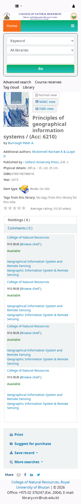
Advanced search (17, 82)
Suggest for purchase (32, 443)
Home (12, 26)
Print (18, 434)
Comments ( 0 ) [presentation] (20, 228)
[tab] (40, 220)
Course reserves (48, 82)
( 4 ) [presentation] (19, 220)
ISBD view (46, 109)
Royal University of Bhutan (43, 485)
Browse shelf (30, 244)
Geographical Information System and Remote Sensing (34, 263)
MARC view (46, 102)
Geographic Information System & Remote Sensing (37, 272)
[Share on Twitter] (38, 474)
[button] (18, 6)
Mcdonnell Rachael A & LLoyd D (39, 154)
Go (40, 68)
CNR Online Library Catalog (8, 6)
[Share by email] (18, 474)
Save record (24, 453)
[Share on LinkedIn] (31, 474)
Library (28, 87)
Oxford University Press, (42, 162)
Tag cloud (11, 87)
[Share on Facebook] (25, 474)
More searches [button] (27, 462)
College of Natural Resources (28, 237)
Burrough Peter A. (21, 143)
